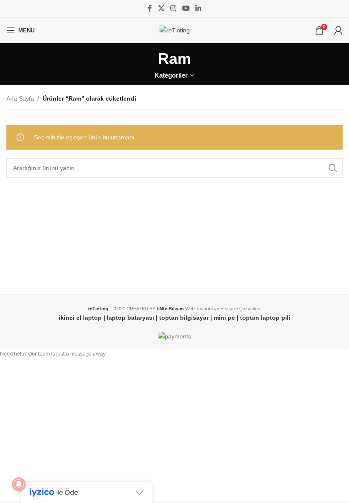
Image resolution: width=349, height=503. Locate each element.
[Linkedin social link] (198, 8)
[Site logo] (175, 29)
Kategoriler (171, 75)
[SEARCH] (333, 168)
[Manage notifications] (19, 484)
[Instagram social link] (173, 8)
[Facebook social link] (150, 8)
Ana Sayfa (20, 98)
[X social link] (161, 8)
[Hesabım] (338, 30)
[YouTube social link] (185, 8)
